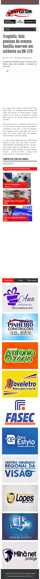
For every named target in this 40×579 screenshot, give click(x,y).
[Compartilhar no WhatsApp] (4, 164)
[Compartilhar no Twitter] (8, 164)
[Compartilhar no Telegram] (10, 164)
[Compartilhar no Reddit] (13, 164)
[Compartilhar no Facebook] (6, 164)
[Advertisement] (20, 252)
